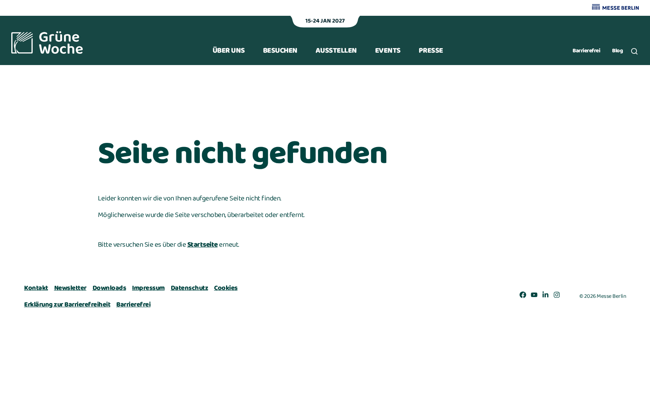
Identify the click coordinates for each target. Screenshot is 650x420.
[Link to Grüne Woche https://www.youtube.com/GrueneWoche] (534, 296)
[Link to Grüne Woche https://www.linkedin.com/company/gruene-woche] (545, 296)
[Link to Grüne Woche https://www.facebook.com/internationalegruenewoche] (522, 296)
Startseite (202, 244)
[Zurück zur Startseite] (47, 42)
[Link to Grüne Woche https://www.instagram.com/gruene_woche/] (556, 296)
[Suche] (634, 51)
